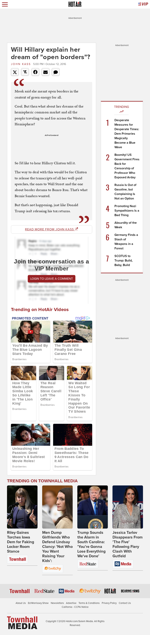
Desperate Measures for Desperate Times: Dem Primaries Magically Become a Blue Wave (126, 133)
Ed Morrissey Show (38, 603)
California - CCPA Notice (75, 607)
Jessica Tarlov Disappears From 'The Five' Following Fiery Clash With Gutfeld (127, 544)
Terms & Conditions (89, 603)
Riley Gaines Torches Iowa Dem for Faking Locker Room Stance (20, 542)
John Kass (21, 64)
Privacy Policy (109, 603)
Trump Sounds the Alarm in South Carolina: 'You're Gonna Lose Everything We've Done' (91, 544)
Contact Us (125, 603)
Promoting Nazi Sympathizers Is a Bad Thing (126, 210)
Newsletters (57, 603)
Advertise (71, 603)
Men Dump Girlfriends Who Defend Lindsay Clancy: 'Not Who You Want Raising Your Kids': (57, 546)
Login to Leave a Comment (51, 279)
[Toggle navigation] (5, 4)
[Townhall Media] (22, 622)
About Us (21, 603)
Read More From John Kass (50, 229)
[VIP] (143, 4)
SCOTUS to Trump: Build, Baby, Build (123, 260)
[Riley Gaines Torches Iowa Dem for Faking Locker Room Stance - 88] (22, 507)
